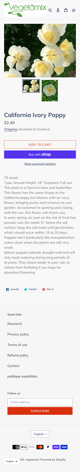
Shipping (10, 129)
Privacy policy (18, 334)
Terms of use (17, 345)
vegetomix (32, 459)
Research (14, 324)
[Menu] (74, 10)
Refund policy (17, 355)
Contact (13, 366)
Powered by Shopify (53, 459)
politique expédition (22, 376)
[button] (12, 461)
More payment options (40, 164)
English (39, 434)
